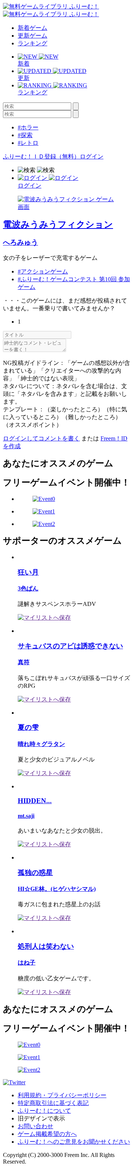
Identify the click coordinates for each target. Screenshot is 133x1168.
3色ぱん (28, 588)
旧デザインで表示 (41, 1118)
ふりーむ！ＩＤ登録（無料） (41, 156)
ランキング (32, 43)
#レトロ (28, 143)
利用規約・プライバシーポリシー (62, 1095)
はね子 (26, 962)
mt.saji (26, 816)
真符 (24, 662)
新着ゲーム (32, 28)
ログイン (91, 156)
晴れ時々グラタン (41, 744)
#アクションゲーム (43, 271)
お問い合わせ (35, 1126)
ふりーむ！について (44, 1111)
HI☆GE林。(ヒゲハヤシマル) (57, 889)
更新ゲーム (32, 35)
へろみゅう (20, 242)
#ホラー (28, 127)
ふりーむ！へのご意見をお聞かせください (74, 1142)
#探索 (25, 135)
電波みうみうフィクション (58, 224)
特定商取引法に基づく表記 (53, 1103)
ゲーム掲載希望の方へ (47, 1134)
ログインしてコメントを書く (41, 438)
